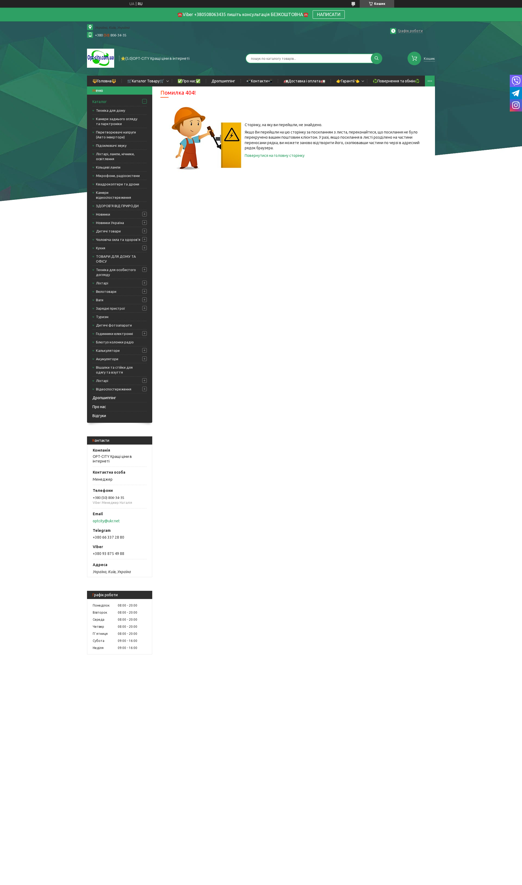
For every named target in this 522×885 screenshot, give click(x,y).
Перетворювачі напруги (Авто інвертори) (116, 134)
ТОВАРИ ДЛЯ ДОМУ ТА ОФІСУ (116, 258)
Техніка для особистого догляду (116, 272)
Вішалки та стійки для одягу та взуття (114, 369)
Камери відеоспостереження (113, 195)
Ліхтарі (102, 283)
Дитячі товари (108, 231)
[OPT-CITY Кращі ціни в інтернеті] (100, 58)
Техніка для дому (110, 110)
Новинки (103, 214)
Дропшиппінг (223, 81)
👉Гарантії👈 (347, 81)
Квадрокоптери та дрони (117, 184)
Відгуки (99, 416)
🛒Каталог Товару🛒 (145, 81)
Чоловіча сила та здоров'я (118, 239)
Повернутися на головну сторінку (274, 155)
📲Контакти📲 (259, 81)
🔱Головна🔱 (104, 81)
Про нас (99, 407)
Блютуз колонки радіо (115, 342)
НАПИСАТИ (328, 14)
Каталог (99, 102)
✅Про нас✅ (189, 81)
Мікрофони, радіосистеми (118, 176)
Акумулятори (107, 359)
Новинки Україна (110, 223)
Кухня (100, 248)
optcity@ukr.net (106, 521)
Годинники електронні (114, 334)
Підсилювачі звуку (111, 145)
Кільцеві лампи (108, 167)
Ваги (99, 300)
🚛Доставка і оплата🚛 (304, 81)
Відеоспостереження (113, 389)
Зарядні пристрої (110, 308)
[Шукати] (376, 58)
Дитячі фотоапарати (114, 325)
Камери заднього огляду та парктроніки (116, 121)
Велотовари (106, 291)
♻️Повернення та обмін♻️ (396, 81)
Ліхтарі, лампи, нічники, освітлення (115, 156)
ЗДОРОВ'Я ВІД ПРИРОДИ (117, 206)
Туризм (102, 317)
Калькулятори (108, 350)
